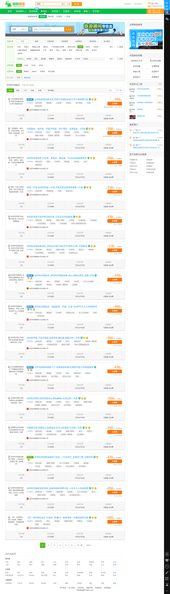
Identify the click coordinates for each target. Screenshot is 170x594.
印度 (54, 573)
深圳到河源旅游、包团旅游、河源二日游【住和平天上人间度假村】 (66, 306)
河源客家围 (150, 172)
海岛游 (31, 583)
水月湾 (77, 59)
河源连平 (133, 163)
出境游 (59, 17)
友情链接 (107, 588)
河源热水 (133, 169)
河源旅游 (149, 160)
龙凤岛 (59, 59)
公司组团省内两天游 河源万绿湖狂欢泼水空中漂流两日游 (61, 99)
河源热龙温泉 (151, 169)
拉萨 (66, 565)
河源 (80, 47)
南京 (78, 565)
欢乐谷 (94, 50)
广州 (44, 50)
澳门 (18, 573)
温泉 (36, 41)
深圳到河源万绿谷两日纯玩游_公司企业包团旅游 (49, 217)
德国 (102, 575)
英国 (90, 573)
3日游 (41, 65)
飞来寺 (87, 47)
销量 (17, 90)
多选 (121, 47)
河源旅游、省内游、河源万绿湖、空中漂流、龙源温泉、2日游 (56, 129)
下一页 (118, 90)
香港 (6, 573)
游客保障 (127, 4)
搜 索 (76, 4)
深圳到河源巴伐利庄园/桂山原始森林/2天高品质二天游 (52, 398)
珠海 (64, 50)
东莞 (87, 50)
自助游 (55, 11)
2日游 (33, 65)
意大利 (103, 573)
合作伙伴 (80, 588)
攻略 (86, 11)
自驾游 (42, 71)
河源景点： (21, 59)
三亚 (68, 4)
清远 (57, 50)
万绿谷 (85, 59)
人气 (25, 90)
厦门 (63, 4)
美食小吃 (137, 72)
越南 (78, 575)
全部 (22, 41)
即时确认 (51, 90)
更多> (161, 84)
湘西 (42, 565)
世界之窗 (79, 50)
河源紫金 (149, 166)
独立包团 (51, 71)
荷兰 (66, 575)
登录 (153, 10)
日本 (114, 573)
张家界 (91, 562)
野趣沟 (51, 59)
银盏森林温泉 (35, 50)
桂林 (30, 562)
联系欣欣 (98, 588)
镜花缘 (43, 59)
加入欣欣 (72, 588)
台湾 (90, 575)
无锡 (90, 565)
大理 (114, 562)
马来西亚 (80, 573)
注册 (158, 10)
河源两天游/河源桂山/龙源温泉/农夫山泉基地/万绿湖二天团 (54, 428)
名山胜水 (107, 41)
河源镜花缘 (150, 163)
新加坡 (31, 575)
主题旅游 (8, 580)
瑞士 (54, 575)
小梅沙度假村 (22, 50)
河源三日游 (134, 172)
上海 (6, 565)
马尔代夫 (20, 575)
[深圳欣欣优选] (145, 39)
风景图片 (155, 77)
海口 (30, 565)
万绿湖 (95, 47)
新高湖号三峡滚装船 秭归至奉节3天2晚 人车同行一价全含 (147, 133)
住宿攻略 (137, 66)
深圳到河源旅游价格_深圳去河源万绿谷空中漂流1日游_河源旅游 (57, 246)
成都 (54, 565)
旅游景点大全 (136, 61)
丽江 (18, 562)
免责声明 (89, 588)
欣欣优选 (33, 11)
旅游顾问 (20, 11)
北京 (54, 562)
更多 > (115, 565)
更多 (111, 47)
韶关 (70, 50)
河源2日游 (133, 166)
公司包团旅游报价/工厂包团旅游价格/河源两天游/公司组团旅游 (63, 367)
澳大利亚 (44, 575)
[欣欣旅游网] (15, 4)
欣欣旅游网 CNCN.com (85, 590)
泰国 (42, 573)
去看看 (114, 104)
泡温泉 (43, 583)
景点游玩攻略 (155, 61)
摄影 (66, 583)
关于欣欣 (63, 588)
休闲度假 (64, 41)
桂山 (36, 59)
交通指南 (155, 66)
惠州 (51, 50)
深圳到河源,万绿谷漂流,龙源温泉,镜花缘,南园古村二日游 (53, 338)
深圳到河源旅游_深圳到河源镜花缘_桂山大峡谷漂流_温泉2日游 (64, 275)
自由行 (34, 71)
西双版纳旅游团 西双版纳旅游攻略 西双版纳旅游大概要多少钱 (147, 140)
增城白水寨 (36, 47)
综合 (10, 90)
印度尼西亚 (9, 575)
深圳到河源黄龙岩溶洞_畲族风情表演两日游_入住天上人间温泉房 (57, 488)
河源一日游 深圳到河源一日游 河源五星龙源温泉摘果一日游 (55, 187)
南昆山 (45, 47)
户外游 (19, 583)
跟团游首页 (32, 17)
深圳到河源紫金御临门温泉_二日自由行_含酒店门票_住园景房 (63, 457)
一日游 (67, 17)
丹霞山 (26, 47)
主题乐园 (50, 41)
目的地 (77, 11)
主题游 (66, 11)
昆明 (78, 562)
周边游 (42, 17)
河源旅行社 (134, 160)
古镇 (54, 583)
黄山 (18, 565)
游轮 (90, 583)
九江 (102, 565)
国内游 (51, 17)
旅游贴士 (137, 77)
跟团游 (44, 11)
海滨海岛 (93, 41)
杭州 (66, 562)
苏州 (102, 562)
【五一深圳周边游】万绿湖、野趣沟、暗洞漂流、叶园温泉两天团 (57, 517)
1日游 (26, 65)
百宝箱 (96, 11)
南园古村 (68, 59)
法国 (66, 573)
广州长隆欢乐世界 (57, 47)
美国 (30, 573)
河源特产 (155, 72)
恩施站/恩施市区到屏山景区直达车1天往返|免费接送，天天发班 (147, 148)
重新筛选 (27, 78)
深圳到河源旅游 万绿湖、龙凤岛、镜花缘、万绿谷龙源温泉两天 (57, 158)
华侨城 (19, 53)
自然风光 (79, 41)
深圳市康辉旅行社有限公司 (38, 110)
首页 (10, 11)
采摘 (102, 583)
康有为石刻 (71, 47)
